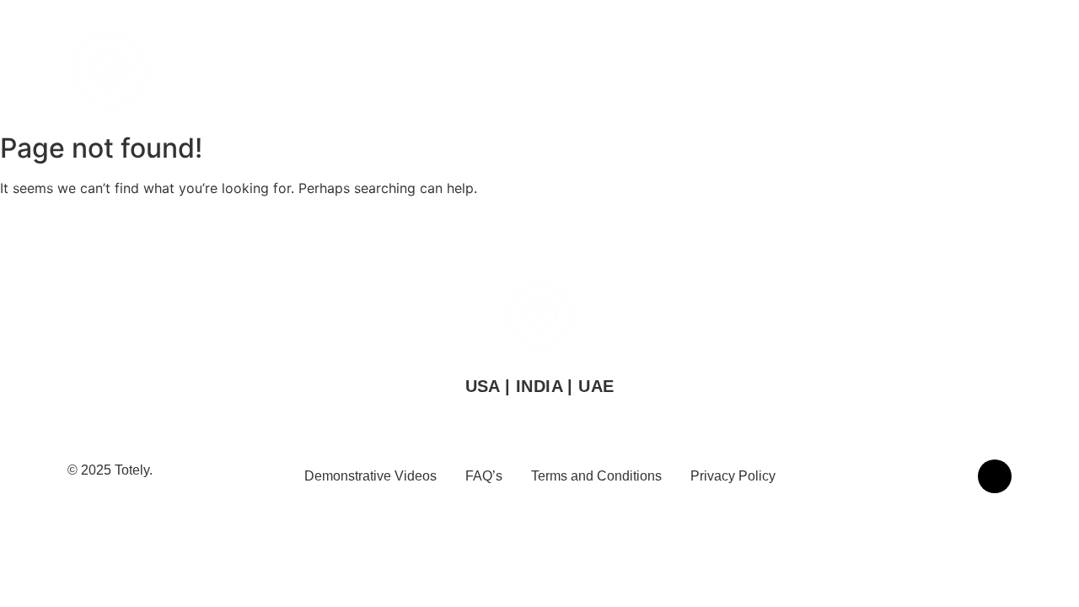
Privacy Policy (733, 476)
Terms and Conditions (596, 476)
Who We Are (639, 72)
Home (557, 72)
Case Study (814, 72)
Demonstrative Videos (370, 476)
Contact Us (909, 72)
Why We (728, 72)
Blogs (988, 72)
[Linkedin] (995, 476)
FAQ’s (483, 476)
